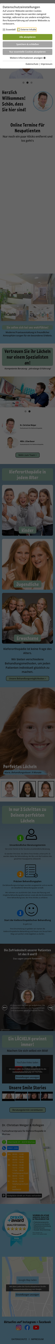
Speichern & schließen (27, 44)
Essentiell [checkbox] (10, 29)
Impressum (46, 64)
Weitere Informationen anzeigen (26, 57)
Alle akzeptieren (27, 37)
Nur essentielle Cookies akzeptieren (27, 51)
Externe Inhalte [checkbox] (28, 29)
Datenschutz (32, 64)
